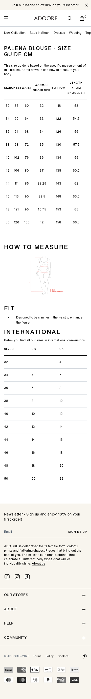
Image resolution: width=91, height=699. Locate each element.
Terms (37, 656)
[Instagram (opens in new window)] (17, 577)
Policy (50, 656)
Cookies (63, 656)
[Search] (70, 18)
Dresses (59, 33)
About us (38, 563)
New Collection (15, 33)
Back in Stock (40, 33)
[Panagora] (85, 656)
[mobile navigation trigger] (6, 18)
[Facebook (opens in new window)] (7, 577)
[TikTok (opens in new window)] (27, 577)
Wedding (75, 33)
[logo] (45, 18)
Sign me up (77, 532)
